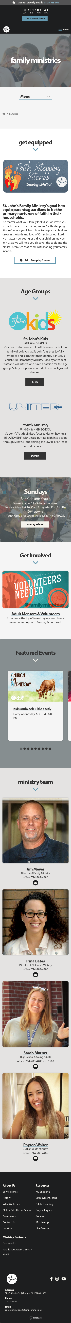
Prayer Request (44, 1210)
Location (8, 1228)
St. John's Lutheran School (17, 1210)
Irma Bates (35, 960)
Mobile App (42, 1222)
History (7, 1197)
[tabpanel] (35, 706)
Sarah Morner (35, 1052)
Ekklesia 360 (35, 1318)
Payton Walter (35, 1144)
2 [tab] (24, 749)
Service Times (10, 1191)
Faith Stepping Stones (37, 260)
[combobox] (35, 96)
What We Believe (12, 1204)
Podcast (40, 1216)
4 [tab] (32, 749)
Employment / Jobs (46, 1197)
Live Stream (42, 1228)
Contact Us (9, 1222)
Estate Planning (44, 1204)
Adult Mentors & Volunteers (35, 613)
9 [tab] (50, 749)
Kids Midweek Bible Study (32, 709)
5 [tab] (35, 749)
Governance (9, 1216)
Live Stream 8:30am (35, 18)
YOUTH (35, 455)
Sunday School (34, 524)
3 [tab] (28, 749)
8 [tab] (46, 749)
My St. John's (43, 1191)
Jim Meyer (35, 868)
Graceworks (9, 1243)
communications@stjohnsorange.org (23, 1310)
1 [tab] (21, 749)
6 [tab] (39, 749)
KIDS (35, 382)
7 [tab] (43, 749)
